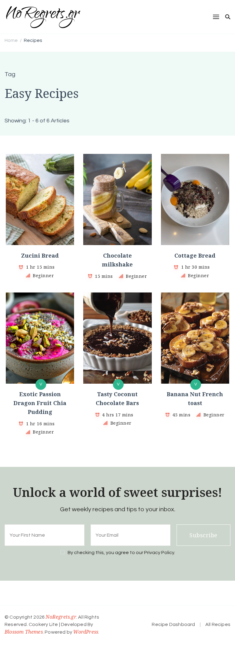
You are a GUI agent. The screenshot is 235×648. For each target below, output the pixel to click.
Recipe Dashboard (173, 624)
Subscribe (203, 535)
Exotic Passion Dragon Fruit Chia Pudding (39, 403)
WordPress (85, 631)
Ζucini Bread (40, 255)
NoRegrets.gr (61, 616)
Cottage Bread (194, 255)
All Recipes (217, 624)
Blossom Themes (24, 631)
